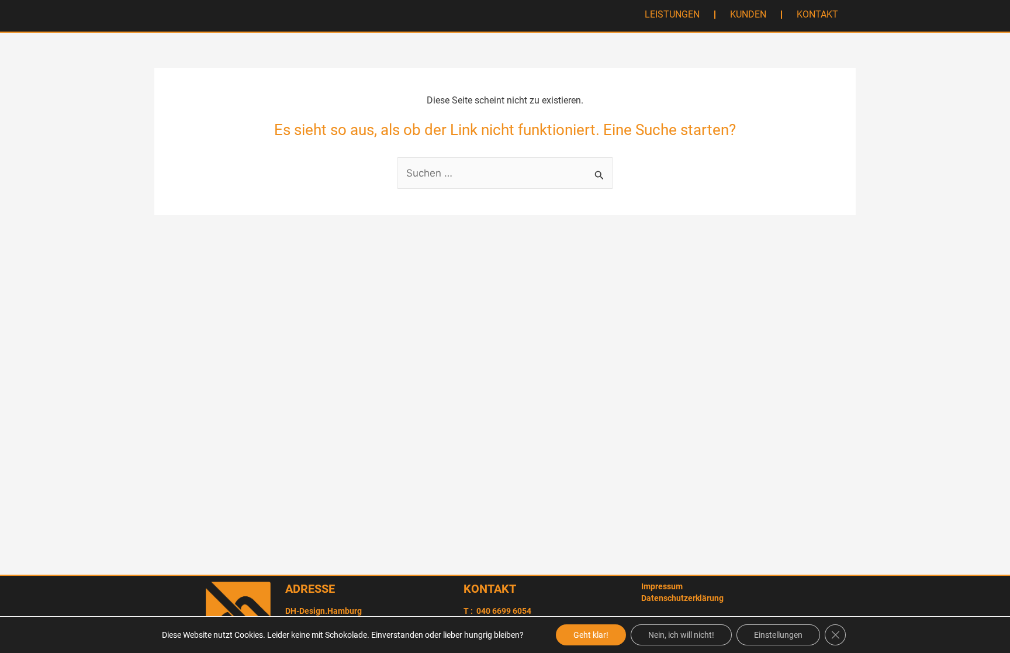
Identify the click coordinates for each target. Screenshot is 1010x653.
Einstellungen (778, 635)
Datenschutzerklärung (682, 598)
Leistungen (672, 14)
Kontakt (817, 14)
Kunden (748, 14)
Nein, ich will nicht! (681, 635)
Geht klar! (590, 635)
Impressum (662, 586)
